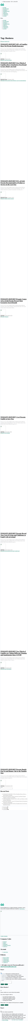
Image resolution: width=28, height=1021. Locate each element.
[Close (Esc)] (1, 990)
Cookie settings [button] (5, 1019)
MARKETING (6, 11)
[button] (14, 18)
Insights (4, 809)
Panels (4, 943)
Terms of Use (6, 958)
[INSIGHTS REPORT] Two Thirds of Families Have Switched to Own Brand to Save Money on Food (14, 64)
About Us (5, 946)
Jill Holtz (2, 59)
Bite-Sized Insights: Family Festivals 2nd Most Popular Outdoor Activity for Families (14, 797)
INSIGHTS (5, 13)
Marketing (5, 944)
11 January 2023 (10, 197)
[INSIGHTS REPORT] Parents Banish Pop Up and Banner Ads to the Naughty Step (14, 771)
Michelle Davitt (4, 79)
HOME (4, 7)
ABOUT (5, 12)
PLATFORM (6, 8)
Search (2, 787)
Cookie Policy (6, 960)
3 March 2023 (7, 59)
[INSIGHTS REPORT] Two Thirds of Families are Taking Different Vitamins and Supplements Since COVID (14, 653)
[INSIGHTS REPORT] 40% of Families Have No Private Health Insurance (14, 45)
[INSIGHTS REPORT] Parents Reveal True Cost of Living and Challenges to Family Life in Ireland (13, 535)
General (4, 808)
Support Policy (6, 961)
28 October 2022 (7, 667)
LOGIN (4, 16)
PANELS (5, 10)
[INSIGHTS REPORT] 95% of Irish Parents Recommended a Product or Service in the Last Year (13, 182)
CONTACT (5, 14)
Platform (5, 941)
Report (6, 984)
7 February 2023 (10, 79)
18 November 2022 (8, 549)
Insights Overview (7, 945)
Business (5, 807)
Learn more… (22, 908)
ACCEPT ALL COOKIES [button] (17, 1019)
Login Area (5, 952)
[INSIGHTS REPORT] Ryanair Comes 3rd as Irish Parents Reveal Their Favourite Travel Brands (14, 300)
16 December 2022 (8, 315)
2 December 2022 (8, 431)
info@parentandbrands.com (8, 966)
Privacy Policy (6, 957)
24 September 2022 (8, 785)
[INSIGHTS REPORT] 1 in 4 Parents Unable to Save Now (13, 418)
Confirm (6, 1004)
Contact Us (5, 962)
